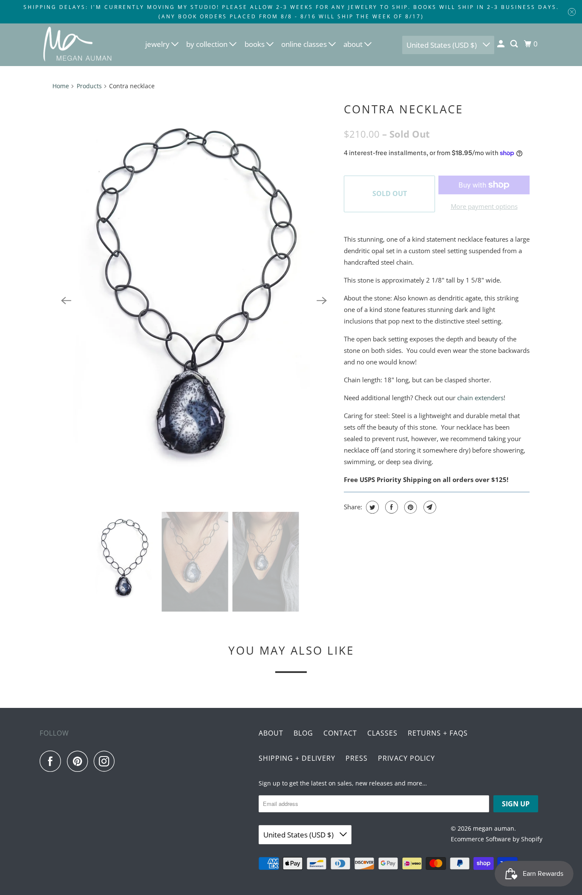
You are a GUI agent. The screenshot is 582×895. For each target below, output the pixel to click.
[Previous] (66, 300)
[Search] (515, 44)
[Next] (321, 300)
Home (60, 86)
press (357, 758)
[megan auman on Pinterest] (79, 761)
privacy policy (406, 758)
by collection (207, 44)
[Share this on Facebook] (390, 507)
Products (89, 86)
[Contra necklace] (193, 300)
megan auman (493, 828)
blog (303, 733)
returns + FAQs (438, 733)
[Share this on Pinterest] (409, 507)
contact (340, 733)
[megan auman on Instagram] (106, 761)
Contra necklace (403, 109)
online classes (304, 44)
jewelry (158, 44)
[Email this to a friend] (428, 507)
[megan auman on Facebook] (52, 761)
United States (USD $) (442, 45)
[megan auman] (78, 44)
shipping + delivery (297, 758)
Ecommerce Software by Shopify (496, 839)
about (353, 44)
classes (382, 733)
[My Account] (501, 44)
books (255, 44)
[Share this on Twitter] (371, 507)
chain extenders (480, 397)
